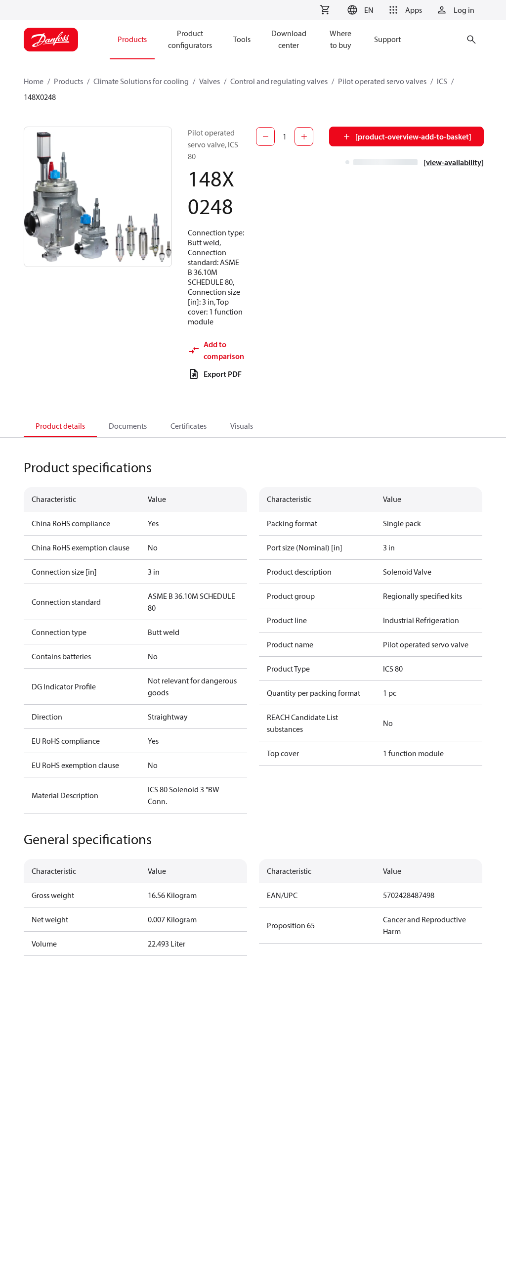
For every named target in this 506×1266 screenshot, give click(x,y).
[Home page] (51, 39)
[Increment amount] (304, 136)
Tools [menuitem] (242, 39)
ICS (442, 81)
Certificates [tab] (188, 426)
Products (68, 81)
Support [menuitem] (387, 39)
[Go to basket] (325, 10)
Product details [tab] (60, 426)
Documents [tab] (128, 426)
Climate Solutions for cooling (141, 81)
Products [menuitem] (132, 39)
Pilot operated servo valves (382, 81)
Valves (209, 81)
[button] (359, 10)
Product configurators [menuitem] (190, 39)
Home (33, 81)
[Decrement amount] (265, 136)
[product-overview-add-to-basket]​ (413, 136)
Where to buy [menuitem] (340, 39)
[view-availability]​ (453, 162)
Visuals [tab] (241, 426)
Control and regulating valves (279, 81)
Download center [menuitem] (288, 39)
